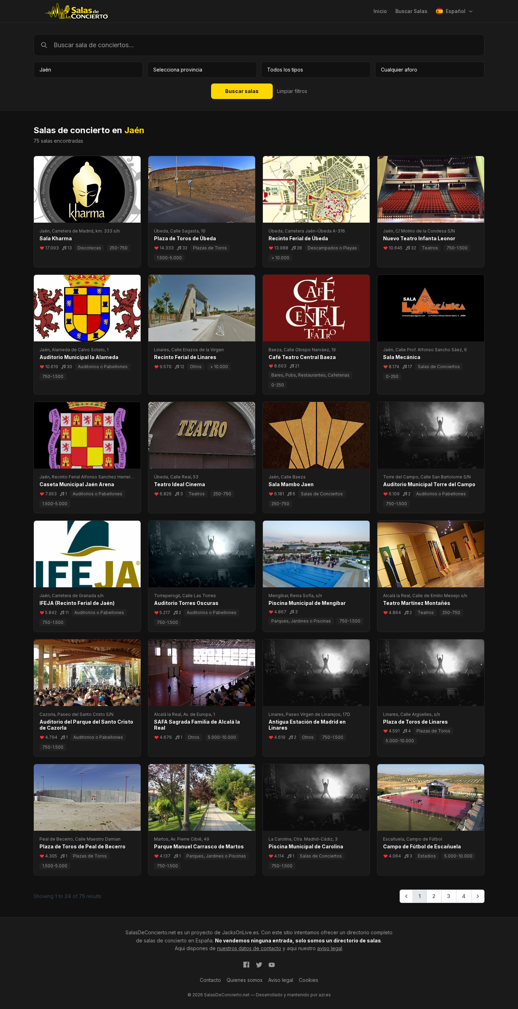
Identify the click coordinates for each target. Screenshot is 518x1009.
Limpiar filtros (292, 91)
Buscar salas (242, 91)
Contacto (210, 980)
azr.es (325, 994)
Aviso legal (280, 980)
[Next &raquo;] (478, 896)
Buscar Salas (411, 11)
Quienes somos (245, 980)
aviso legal (329, 948)
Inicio (380, 11)
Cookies (308, 980)
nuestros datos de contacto (249, 948)
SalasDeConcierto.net (150, 932)
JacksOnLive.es (240, 932)
